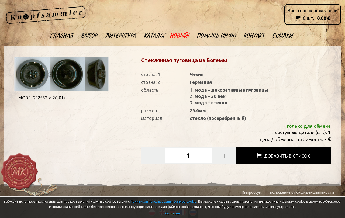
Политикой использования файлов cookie (163, 201)
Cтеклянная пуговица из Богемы (184, 60)
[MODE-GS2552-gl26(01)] (61, 73)
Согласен (172, 213)
